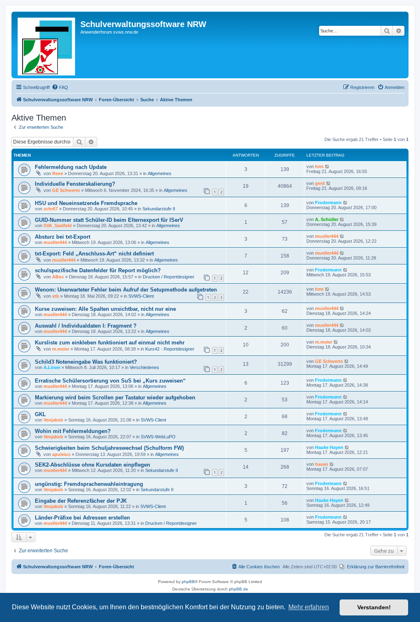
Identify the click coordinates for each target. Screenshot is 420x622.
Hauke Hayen (329, 447)
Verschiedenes (144, 367)
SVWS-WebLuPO (158, 436)
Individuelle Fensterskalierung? (75, 184)
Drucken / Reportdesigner (168, 276)
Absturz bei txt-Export (62, 237)
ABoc (58, 276)
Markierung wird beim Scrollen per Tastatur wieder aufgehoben (115, 397)
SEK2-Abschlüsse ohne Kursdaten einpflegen (92, 465)
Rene (57, 173)
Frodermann (328, 202)
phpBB (188, 581)
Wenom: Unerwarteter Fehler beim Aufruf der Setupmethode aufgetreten (126, 290)
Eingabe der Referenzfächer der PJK (81, 501)
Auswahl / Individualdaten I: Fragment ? (86, 326)
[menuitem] (60, 87)
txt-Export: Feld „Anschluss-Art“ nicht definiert (94, 254)
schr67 (50, 208)
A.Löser (51, 367)
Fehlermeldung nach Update (71, 167)
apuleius (61, 454)
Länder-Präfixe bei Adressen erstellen (82, 518)
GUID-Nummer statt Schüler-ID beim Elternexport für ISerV (109, 220)
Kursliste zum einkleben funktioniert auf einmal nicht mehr (110, 342)
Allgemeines (159, 173)
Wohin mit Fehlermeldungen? (73, 431)
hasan (321, 464)
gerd (320, 183)
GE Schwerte (66, 190)
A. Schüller (326, 219)
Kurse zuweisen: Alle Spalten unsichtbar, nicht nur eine (105, 309)
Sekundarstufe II (158, 208)
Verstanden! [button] (374, 607)
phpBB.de (238, 589)
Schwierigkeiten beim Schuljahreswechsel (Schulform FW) (109, 448)
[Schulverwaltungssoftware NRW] (47, 45)
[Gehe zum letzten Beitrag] (327, 166)
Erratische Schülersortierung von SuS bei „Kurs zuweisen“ (110, 381)
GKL (40, 414)
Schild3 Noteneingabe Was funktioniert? (86, 362)
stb (55, 296)
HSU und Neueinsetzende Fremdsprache (86, 203)
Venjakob (53, 419)
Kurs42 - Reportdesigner (169, 348)
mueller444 (55, 242)
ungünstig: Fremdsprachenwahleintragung (89, 484)
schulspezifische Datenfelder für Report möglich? (98, 270)
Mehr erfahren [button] (308, 607)
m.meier (60, 348)
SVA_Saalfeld (57, 225)
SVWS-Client (141, 296)
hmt (319, 166)
